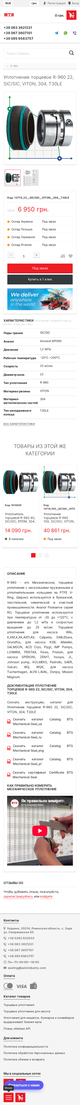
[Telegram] (56, 33)
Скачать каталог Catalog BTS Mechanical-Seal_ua (43, 721)
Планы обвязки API (17, 1028)
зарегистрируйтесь (18, 896)
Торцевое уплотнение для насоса (27, 1011)
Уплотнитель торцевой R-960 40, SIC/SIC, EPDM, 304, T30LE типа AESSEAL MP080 (20, 517)
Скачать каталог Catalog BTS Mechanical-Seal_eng (43, 748)
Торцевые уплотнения (19, 1005)
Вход (75, 3)
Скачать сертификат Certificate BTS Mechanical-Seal (43, 775)
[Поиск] (71, 52)
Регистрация (56, 3)
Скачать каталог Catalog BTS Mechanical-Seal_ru (43, 735)
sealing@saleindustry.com (27, 968)
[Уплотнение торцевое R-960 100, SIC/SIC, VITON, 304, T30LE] (59, 482)
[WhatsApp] (65, 33)
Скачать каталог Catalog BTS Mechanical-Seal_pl (43, 761)
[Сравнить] (63, 256)
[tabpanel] (20, 506)
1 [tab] (33, 555)
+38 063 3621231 (18, 27)
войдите (46, 896)
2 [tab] (40, 555)
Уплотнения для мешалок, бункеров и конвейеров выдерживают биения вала (39, 1020)
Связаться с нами (24, 1085)
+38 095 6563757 (18, 38)
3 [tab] (46, 555)
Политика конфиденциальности (26, 1046)
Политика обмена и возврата (24, 1059)
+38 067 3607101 (18, 33)
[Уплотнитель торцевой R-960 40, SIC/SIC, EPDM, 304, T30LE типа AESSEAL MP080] (21, 482)
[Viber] (74, 33)
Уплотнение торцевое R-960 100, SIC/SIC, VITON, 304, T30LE (59, 517)
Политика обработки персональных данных (34, 1053)
